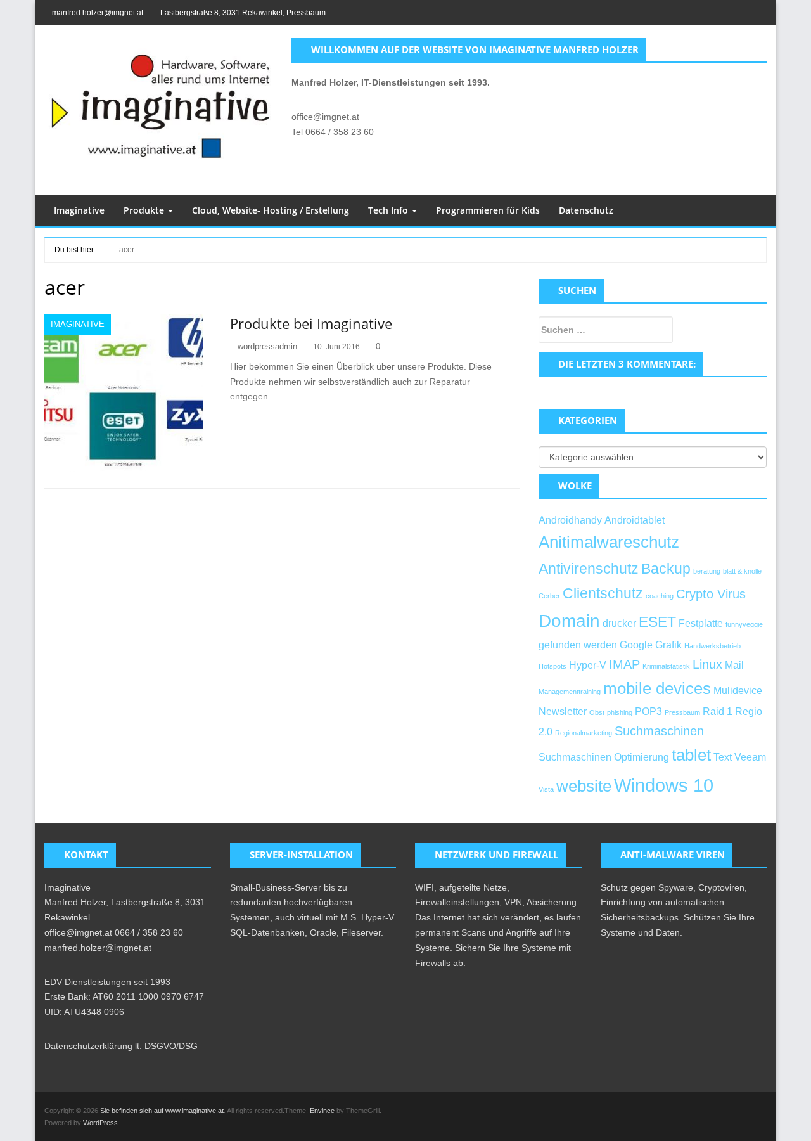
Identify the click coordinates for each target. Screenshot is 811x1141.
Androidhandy (570, 519)
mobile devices (657, 688)
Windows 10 (663, 785)
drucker (619, 623)
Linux (707, 664)
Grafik (668, 644)
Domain (569, 621)
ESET (657, 622)
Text (722, 757)
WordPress (100, 1122)
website (583, 786)
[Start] (103, 248)
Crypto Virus (711, 594)
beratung (706, 571)
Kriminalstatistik (666, 666)
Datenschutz (586, 210)
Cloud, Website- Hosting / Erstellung (270, 210)
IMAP (624, 664)
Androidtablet (634, 519)
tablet (691, 755)
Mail (734, 665)
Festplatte (701, 623)
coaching (660, 596)
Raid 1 (717, 711)
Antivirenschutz (589, 568)
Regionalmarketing (583, 733)
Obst (596, 712)
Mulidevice (737, 690)
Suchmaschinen (659, 731)
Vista (546, 789)
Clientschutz (603, 593)
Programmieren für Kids (488, 210)
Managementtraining (570, 691)
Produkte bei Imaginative (311, 323)
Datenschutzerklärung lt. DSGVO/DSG (121, 1046)
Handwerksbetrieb (712, 646)
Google (636, 644)
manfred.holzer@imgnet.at (97, 12)
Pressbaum (682, 712)
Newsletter (563, 711)
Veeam (750, 757)
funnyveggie (744, 624)
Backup (666, 568)
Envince (322, 1110)
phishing (619, 712)
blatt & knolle (742, 571)
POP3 (648, 711)
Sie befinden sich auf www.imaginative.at (162, 1110)
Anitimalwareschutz (609, 542)
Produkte (145, 210)
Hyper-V (587, 665)
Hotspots (552, 666)
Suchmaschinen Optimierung (604, 757)
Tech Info (389, 210)
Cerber (549, 596)
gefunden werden (578, 644)
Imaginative (79, 210)
